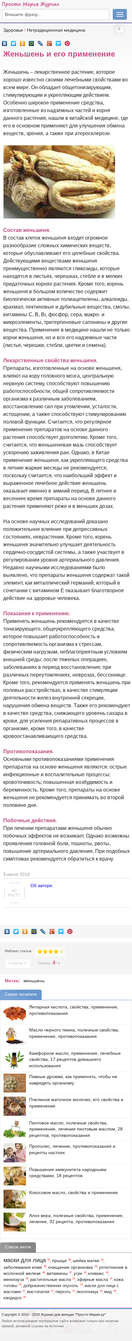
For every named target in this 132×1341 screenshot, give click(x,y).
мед (108, 1292)
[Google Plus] (49, 41)
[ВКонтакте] (4, 41)
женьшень (34, 980)
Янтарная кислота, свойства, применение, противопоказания (74, 1010)
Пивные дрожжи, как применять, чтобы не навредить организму (73, 1079)
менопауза (14, 1279)
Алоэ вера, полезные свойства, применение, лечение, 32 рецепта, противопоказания (76, 1218)
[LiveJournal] (40, 41)
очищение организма (70, 1267)
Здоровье (13, 30)
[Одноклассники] (22, 41)
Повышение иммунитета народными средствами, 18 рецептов (67, 1172)
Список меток (18, 1247)
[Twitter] (13, 41)
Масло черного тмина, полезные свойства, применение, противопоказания (74, 1033)
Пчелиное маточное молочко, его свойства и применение (76, 1102)
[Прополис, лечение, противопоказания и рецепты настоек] (13, 1152)
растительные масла (50, 1279)
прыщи (59, 1260)
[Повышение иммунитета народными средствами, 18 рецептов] (13, 1176)
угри (78, 1273)
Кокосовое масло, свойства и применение (73, 1192)
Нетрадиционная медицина (56, 30)
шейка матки (86, 1260)
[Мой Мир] (31, 41)
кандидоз (12, 1298)
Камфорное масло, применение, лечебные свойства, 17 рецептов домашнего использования (75, 1059)
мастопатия (38, 1292)
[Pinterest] (67, 41)
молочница (87, 1292)
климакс (96, 1273)
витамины (57, 1273)
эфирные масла (92, 1279)
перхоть (63, 1292)
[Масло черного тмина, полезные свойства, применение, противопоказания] (13, 1036)
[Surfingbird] (58, 41)
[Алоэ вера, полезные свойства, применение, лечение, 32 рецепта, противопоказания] (13, 1222)
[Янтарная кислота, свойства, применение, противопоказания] (13, 1013)
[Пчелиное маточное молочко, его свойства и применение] (13, 1106)
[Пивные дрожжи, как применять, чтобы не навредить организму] (13, 1083)
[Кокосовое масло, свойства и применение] (13, 1199)
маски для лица (25, 1260)
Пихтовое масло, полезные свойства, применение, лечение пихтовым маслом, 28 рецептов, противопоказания (76, 1129)
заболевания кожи (23, 1267)
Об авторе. (42, 885)
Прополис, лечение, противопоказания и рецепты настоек (72, 1149)
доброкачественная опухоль (50, 1286)
